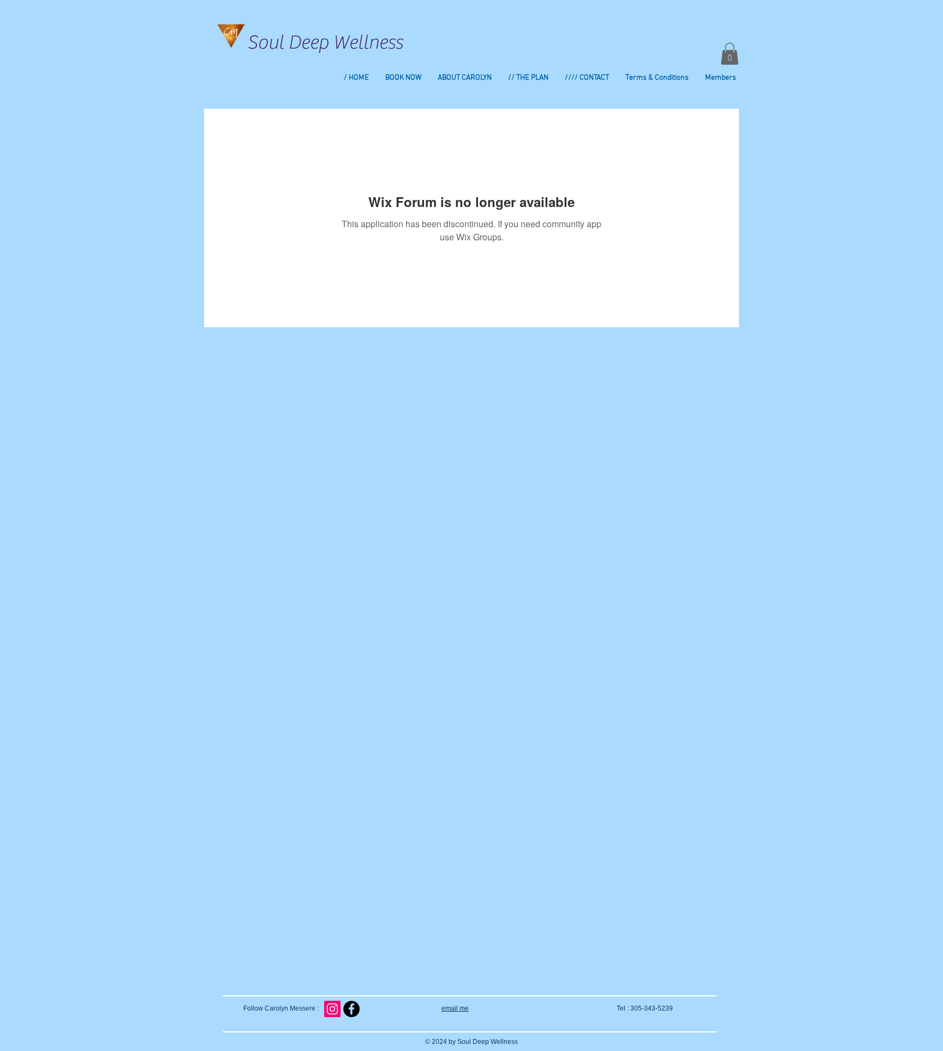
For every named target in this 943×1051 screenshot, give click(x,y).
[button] (729, 54)
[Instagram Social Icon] (332, 1009)
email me (455, 1008)
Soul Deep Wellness (325, 42)
